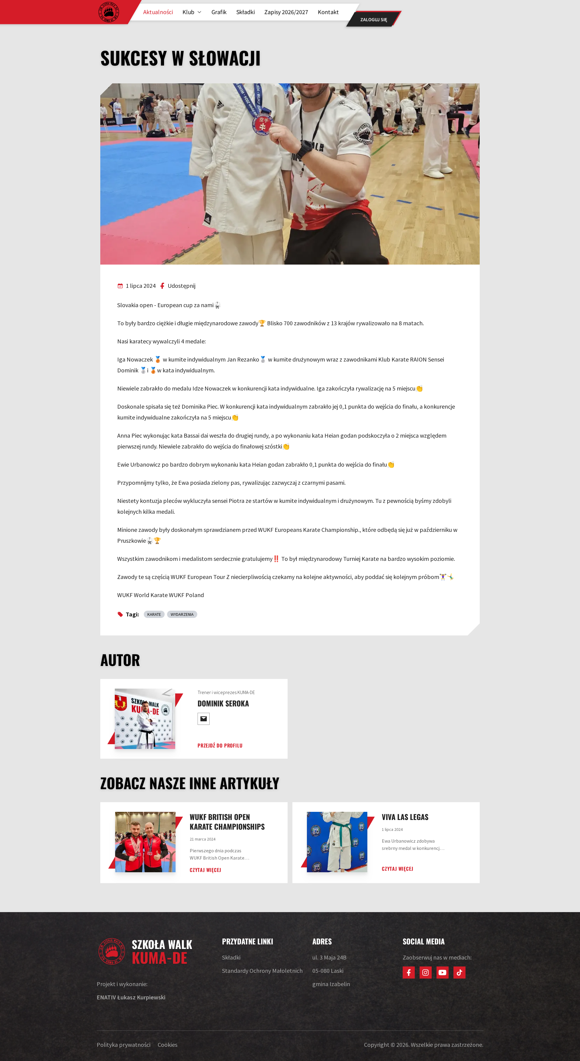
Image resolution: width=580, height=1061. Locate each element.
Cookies (167, 1044)
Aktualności (158, 12)
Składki (245, 12)
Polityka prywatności (123, 1044)
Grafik (219, 12)
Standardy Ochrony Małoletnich (262, 970)
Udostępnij (181, 285)
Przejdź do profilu (220, 745)
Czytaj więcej (205, 869)
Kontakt (328, 12)
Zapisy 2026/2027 (286, 12)
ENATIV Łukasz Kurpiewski (131, 997)
